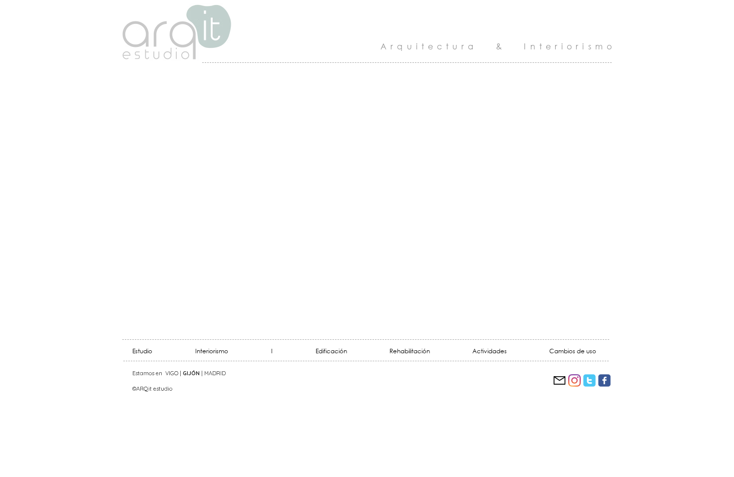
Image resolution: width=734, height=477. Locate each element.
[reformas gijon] (559, 380)
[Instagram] (574, 380)
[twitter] (589, 380)
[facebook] (604, 380)
